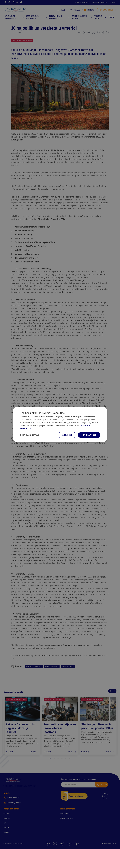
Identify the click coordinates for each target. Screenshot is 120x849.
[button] (29, 435)
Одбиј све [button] (67, 435)
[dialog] (60, 424)
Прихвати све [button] (89, 435)
